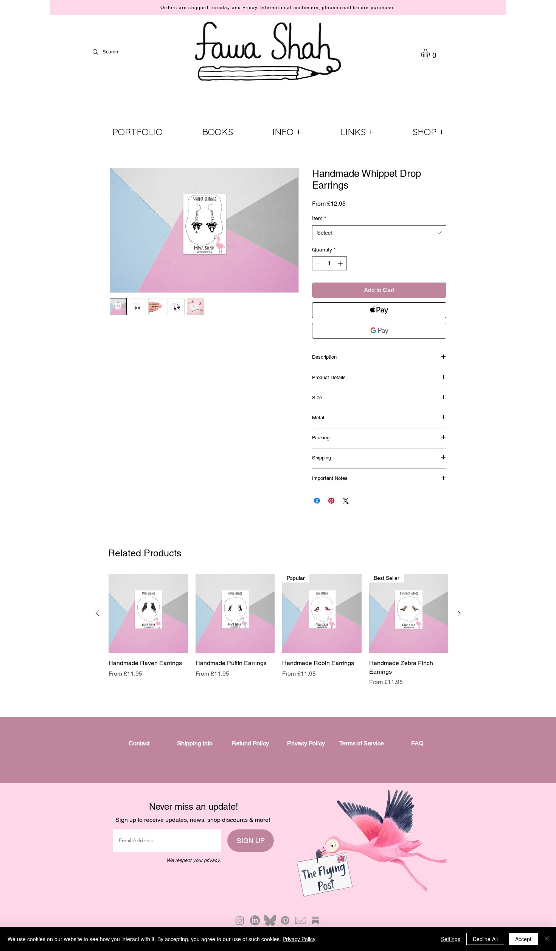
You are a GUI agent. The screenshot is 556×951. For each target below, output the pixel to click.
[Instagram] (239, 920)
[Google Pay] (379, 331)
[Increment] (341, 263)
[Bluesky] (270, 920)
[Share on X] (345, 500)
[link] (431, 53)
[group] (278, 630)
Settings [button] (450, 939)
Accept (523, 939)
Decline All (485, 939)
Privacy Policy (299, 939)
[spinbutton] (329, 263)
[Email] (300, 920)
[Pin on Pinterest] (331, 500)
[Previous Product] (97, 613)
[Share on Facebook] (316, 500)
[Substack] (315, 920)
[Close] (546, 939)
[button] (287, 132)
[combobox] (379, 232)
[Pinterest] (285, 920)
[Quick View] (148, 613)
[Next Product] (459, 613)
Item (319, 218)
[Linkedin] (255, 920)
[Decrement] (318, 263)
